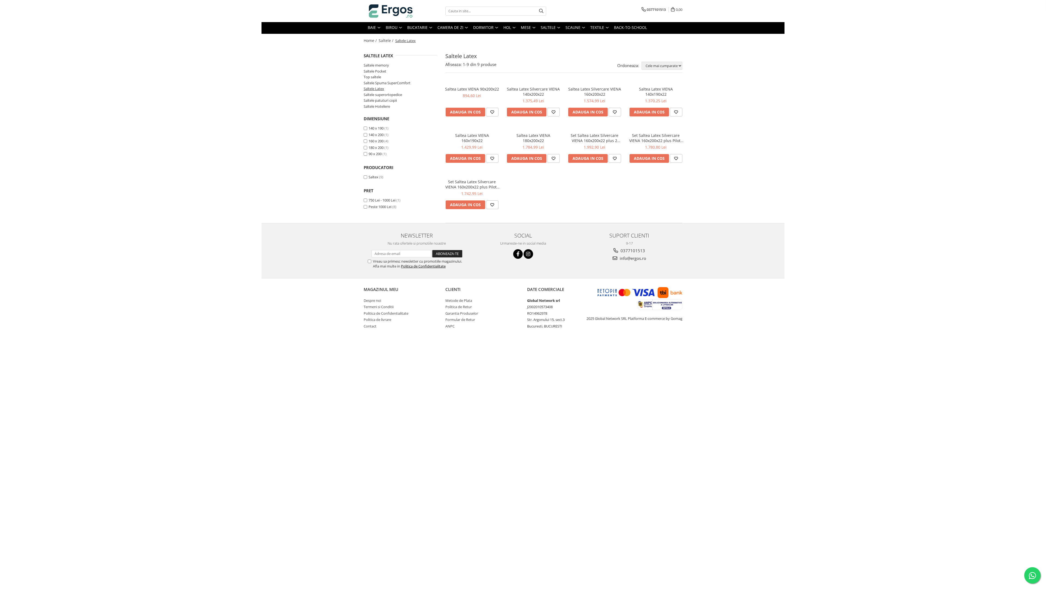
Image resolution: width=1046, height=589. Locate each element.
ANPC (450, 326)
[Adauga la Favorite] (492, 112)
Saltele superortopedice (383, 94)
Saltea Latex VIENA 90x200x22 (472, 89)
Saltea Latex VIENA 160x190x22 (472, 138)
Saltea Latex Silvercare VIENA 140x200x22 (533, 91)
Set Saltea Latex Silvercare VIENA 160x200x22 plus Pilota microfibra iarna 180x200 (656, 138)
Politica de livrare (377, 319)
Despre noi (372, 300)
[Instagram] (528, 254)
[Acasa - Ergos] (391, 11)
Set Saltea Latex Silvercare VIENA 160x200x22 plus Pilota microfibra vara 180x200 (472, 184)
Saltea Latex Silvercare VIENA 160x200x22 (594, 91)
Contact (370, 326)
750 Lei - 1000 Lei (382, 200)
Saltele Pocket (375, 71)
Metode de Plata (458, 300)
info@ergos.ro (632, 258)
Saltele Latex (374, 88)
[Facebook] (518, 254)
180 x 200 (376, 147)
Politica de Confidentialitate (423, 266)
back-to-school (630, 27)
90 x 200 (375, 153)
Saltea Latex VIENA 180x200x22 (533, 138)
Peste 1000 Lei (380, 206)
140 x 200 (376, 134)
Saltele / (386, 40)
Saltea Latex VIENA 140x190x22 (656, 91)
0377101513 (632, 250)
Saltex (373, 177)
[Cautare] (541, 11)
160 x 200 (376, 141)
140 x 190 (376, 128)
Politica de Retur (458, 306)
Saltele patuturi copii (380, 100)
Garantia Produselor (461, 313)
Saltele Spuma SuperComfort (387, 82)
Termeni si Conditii (379, 306)
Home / (371, 40)
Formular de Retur (460, 319)
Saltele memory (376, 65)
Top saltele (372, 76)
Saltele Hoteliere (377, 106)
